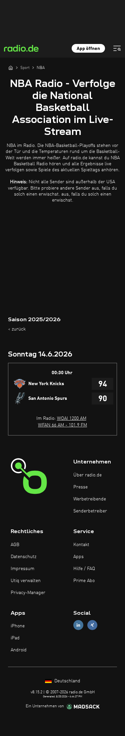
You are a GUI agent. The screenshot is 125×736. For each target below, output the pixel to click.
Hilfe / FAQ (84, 568)
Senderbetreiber (90, 511)
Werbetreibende (89, 499)
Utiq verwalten (26, 580)
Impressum (22, 568)
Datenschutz (23, 556)
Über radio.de (87, 475)
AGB (15, 544)
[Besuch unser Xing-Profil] (92, 625)
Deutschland (66, 681)
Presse (80, 487)
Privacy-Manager (28, 592)
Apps (78, 556)
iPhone (18, 626)
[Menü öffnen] (117, 48)
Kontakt (81, 544)
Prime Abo (84, 580)
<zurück (17, 329)
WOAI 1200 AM (71, 418)
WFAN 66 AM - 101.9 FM (62, 425)
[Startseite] (10, 67)
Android (19, 650)
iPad (15, 638)
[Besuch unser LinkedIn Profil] (78, 625)
